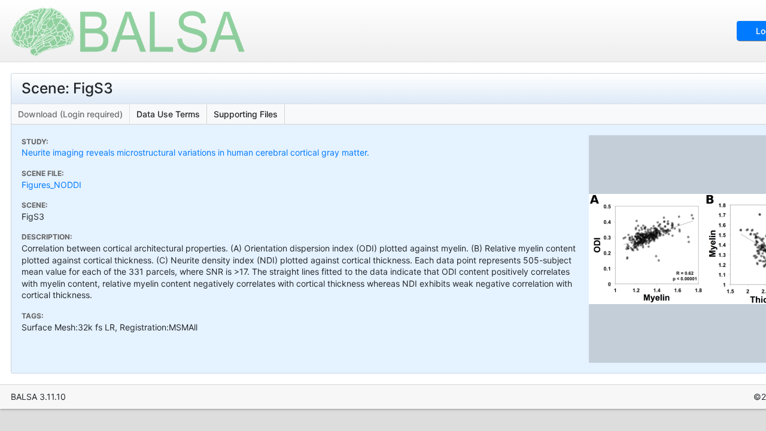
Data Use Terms (168, 114)
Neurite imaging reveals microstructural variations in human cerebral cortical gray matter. (195, 152)
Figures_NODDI (51, 185)
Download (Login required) (70, 114)
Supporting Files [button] (246, 114)
